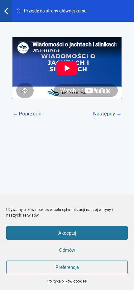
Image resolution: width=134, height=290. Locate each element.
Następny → (107, 113)
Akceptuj (67, 233)
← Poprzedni (27, 113)
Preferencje (67, 267)
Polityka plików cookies (67, 281)
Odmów (67, 250)
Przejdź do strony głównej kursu (55, 10)
